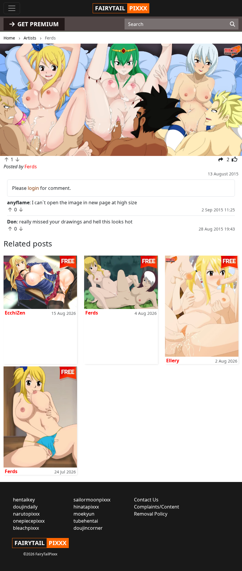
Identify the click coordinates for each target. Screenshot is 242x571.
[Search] (232, 24)
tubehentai (85, 521)
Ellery (172, 360)
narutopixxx (26, 514)
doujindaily (25, 506)
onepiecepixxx (29, 521)
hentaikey (24, 499)
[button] (18, 100)
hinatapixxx (86, 506)
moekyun (83, 514)
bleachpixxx (26, 528)
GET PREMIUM (37, 24)
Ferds (91, 313)
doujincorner (88, 528)
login (33, 188)
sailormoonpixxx (91, 499)
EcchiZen (15, 313)
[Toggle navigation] (12, 8)
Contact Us (146, 499)
